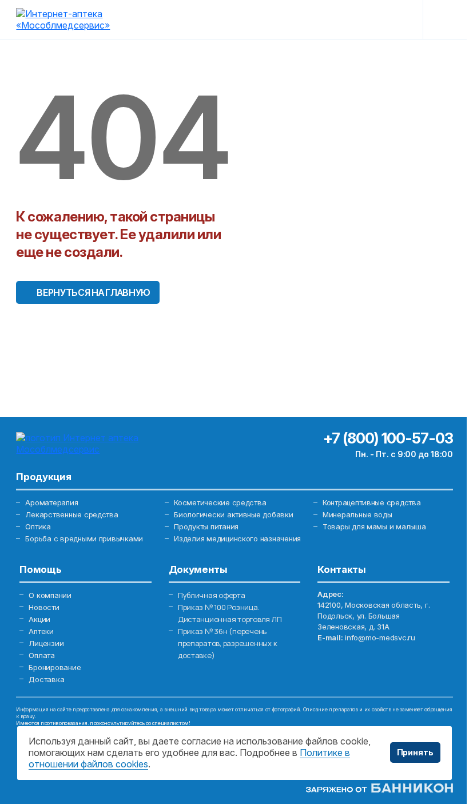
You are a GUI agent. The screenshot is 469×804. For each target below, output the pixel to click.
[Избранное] (355, 19)
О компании (50, 595)
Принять (415, 752)
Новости (44, 607)
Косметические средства (220, 502)
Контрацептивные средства (372, 502)
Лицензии (46, 643)
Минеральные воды (357, 514)
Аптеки (41, 631)
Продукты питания (206, 526)
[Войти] (317, 19)
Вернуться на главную (93, 292)
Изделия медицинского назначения (237, 538)
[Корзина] (395, 19)
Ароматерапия (51, 502)
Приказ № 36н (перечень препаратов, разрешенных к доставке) (227, 643)
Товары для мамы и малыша (374, 526)
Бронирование (55, 667)
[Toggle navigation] (444, 19)
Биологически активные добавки (233, 514)
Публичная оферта (211, 595)
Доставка (46, 679)
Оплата (41, 655)
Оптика (37, 526)
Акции (39, 619)
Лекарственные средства (71, 514)
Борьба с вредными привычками (84, 538)
